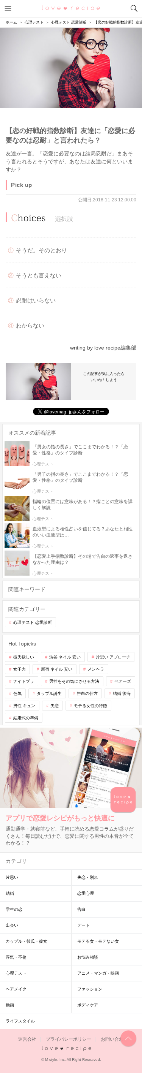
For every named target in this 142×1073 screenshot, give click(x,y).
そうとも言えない (38, 275)
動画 (10, 1005)
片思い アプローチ (113, 657)
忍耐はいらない (36, 300)
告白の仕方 (87, 693)
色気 (17, 693)
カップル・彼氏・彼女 (26, 941)
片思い (12, 877)
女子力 (19, 669)
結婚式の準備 (25, 717)
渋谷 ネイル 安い (65, 657)
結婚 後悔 (122, 693)
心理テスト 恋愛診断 (32, 622)
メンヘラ (95, 669)
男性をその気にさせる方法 (74, 681)
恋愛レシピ (71, 8)
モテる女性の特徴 (90, 705)
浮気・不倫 (16, 957)
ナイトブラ (23, 681)
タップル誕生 (49, 693)
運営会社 (27, 1039)
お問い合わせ (114, 1039)
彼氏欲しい (23, 657)
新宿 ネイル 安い (56, 669)
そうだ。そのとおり (41, 250)
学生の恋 (14, 909)
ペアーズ (122, 681)
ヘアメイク (16, 989)
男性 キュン (24, 705)
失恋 (54, 705)
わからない (30, 325)
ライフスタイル (20, 1021)
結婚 (10, 893)
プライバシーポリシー (68, 1039)
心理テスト (16, 973)
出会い (12, 925)
